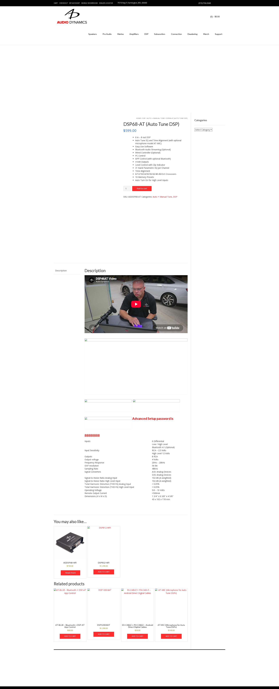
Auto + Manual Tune (156, 118)
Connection (176, 34)
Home (138, 118)
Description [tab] (61, 270)
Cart (56, 3)
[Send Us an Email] (214, 3)
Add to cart (142, 188)
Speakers (92, 34)
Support (218, 34)
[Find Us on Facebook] (217, 3)
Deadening (192, 34)
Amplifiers (134, 34)
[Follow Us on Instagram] (224, 3)
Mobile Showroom (89, 3)
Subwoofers (159, 34)
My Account (74, 3)
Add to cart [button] (104, 571)
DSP (146, 34)
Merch (206, 34)
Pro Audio (107, 34)
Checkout (63, 3)
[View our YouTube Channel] (221, 3)
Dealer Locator (106, 3)
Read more (70, 572)
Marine (120, 34)
